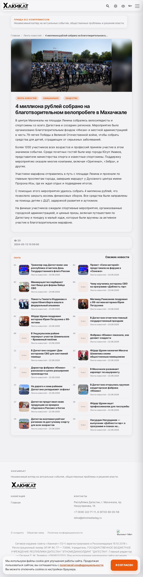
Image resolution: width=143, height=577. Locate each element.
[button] (137, 6)
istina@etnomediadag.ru (88, 517)
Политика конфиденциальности (65, 532)
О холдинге (17, 532)
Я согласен (124, 565)
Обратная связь (35, 532)
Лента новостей (33, 35)
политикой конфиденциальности (81, 565)
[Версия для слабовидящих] (123, 6)
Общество (71, 98)
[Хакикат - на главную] (17, 6)
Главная (15, 35)
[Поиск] (107, 6)
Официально (51, 98)
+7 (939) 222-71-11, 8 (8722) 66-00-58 (96, 511)
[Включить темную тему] (115, 6)
